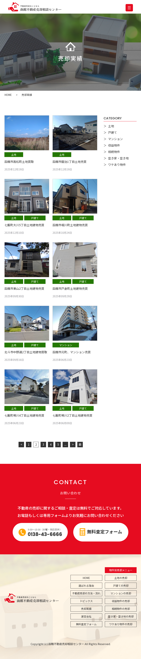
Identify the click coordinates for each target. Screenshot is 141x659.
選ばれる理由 (86, 585)
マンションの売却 (121, 593)
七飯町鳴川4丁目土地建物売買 (24, 415)
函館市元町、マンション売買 (72, 352)
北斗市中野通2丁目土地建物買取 (25, 352)
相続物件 (114, 151)
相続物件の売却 (121, 609)
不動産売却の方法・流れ (86, 593)
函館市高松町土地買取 (19, 161)
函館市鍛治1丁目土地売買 (69, 161)
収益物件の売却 (121, 601)
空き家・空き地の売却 (121, 616)
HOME (86, 578)
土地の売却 (120, 578)
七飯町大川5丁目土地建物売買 (24, 225)
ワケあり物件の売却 (120, 624)
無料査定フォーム (104, 531)
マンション (65, 345)
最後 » (80, 444)
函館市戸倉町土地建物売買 (70, 288)
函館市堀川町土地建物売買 (70, 225)
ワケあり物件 (117, 164)
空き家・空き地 (118, 158)
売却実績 (86, 609)
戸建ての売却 (121, 585)
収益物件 (114, 145)
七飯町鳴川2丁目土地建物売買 (72, 415)
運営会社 (86, 616)
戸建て (35, 218)
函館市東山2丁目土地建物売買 (24, 288)
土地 (13, 154)
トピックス (86, 601)
